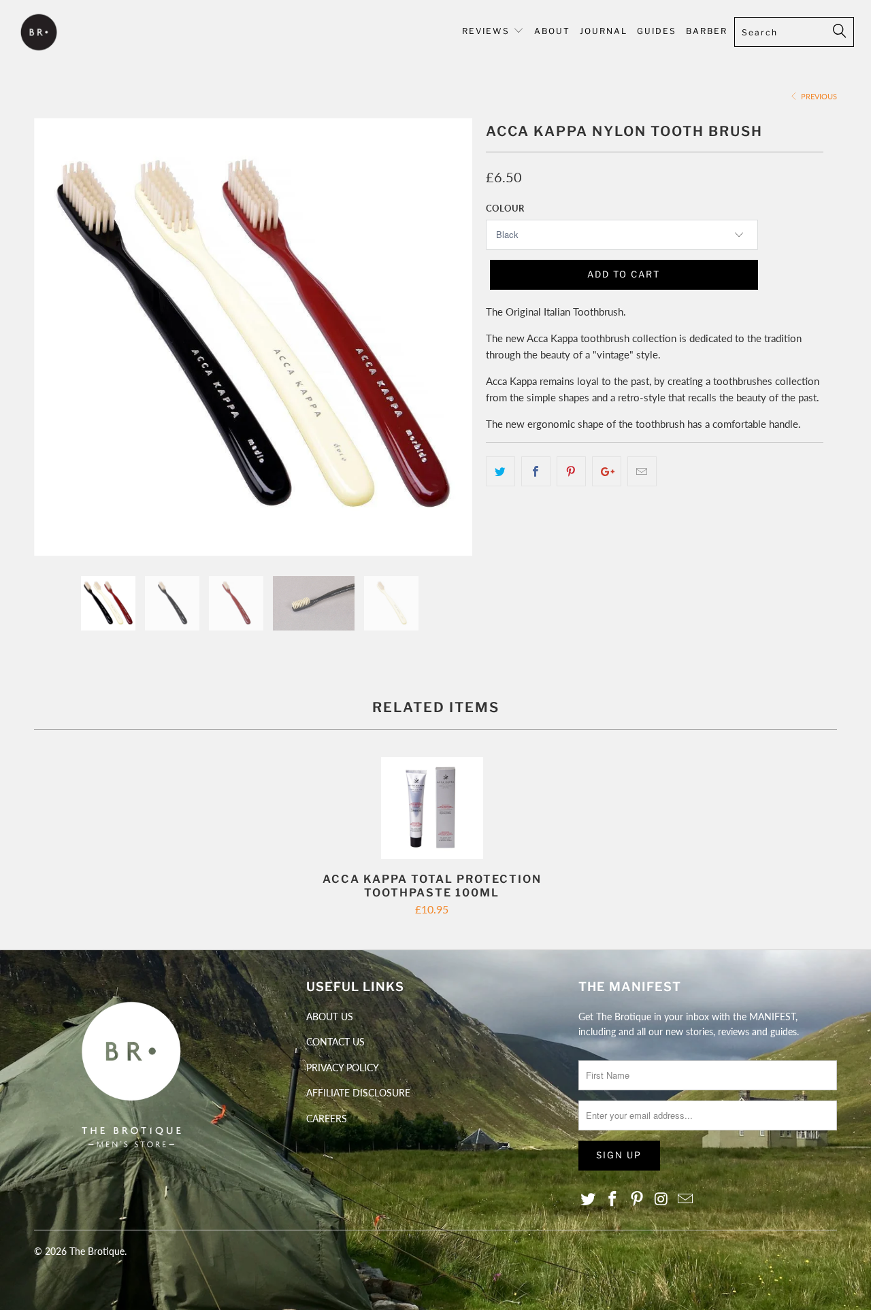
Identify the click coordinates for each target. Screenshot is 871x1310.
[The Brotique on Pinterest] (637, 1199)
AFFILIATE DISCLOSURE (358, 1092)
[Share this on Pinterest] (571, 471)
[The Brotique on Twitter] (588, 1199)
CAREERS (326, 1118)
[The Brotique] (76, 34)
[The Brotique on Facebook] (613, 1199)
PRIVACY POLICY (342, 1067)
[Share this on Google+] (606, 471)
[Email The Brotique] (686, 1199)
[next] (449, 347)
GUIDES (656, 31)
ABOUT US (329, 1016)
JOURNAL (603, 31)
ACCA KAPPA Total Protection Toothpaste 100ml (432, 808)
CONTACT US (335, 1041)
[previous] (57, 347)
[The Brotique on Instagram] (661, 1199)
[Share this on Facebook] (535, 471)
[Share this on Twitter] (500, 471)
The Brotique (97, 1251)
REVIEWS (486, 31)
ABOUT (552, 31)
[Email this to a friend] (642, 471)
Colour (505, 208)
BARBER (706, 31)
